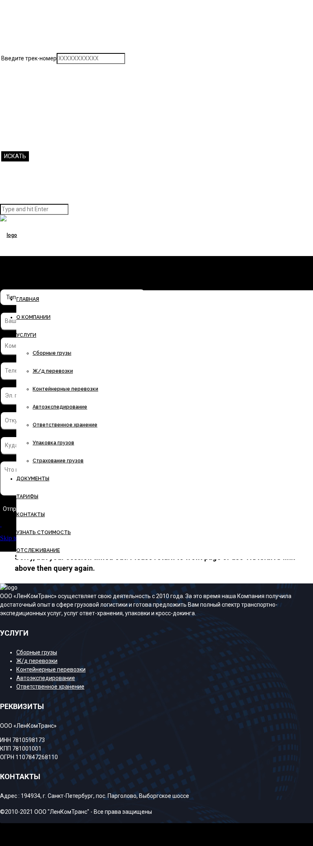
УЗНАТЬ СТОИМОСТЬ (43, 532)
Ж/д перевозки (53, 371)
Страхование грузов (58, 461)
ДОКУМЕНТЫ (32, 479)
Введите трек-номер (29, 58)
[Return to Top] (0, 827)
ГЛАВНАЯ (27, 299)
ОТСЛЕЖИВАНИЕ (38, 550)
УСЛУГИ (26, 335)
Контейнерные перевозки (65, 389)
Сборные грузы (52, 353)
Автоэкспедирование (60, 407)
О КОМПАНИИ (33, 317)
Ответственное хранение (65, 425)
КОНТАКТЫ (30, 514)
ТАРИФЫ (27, 496)
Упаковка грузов (53, 443)
